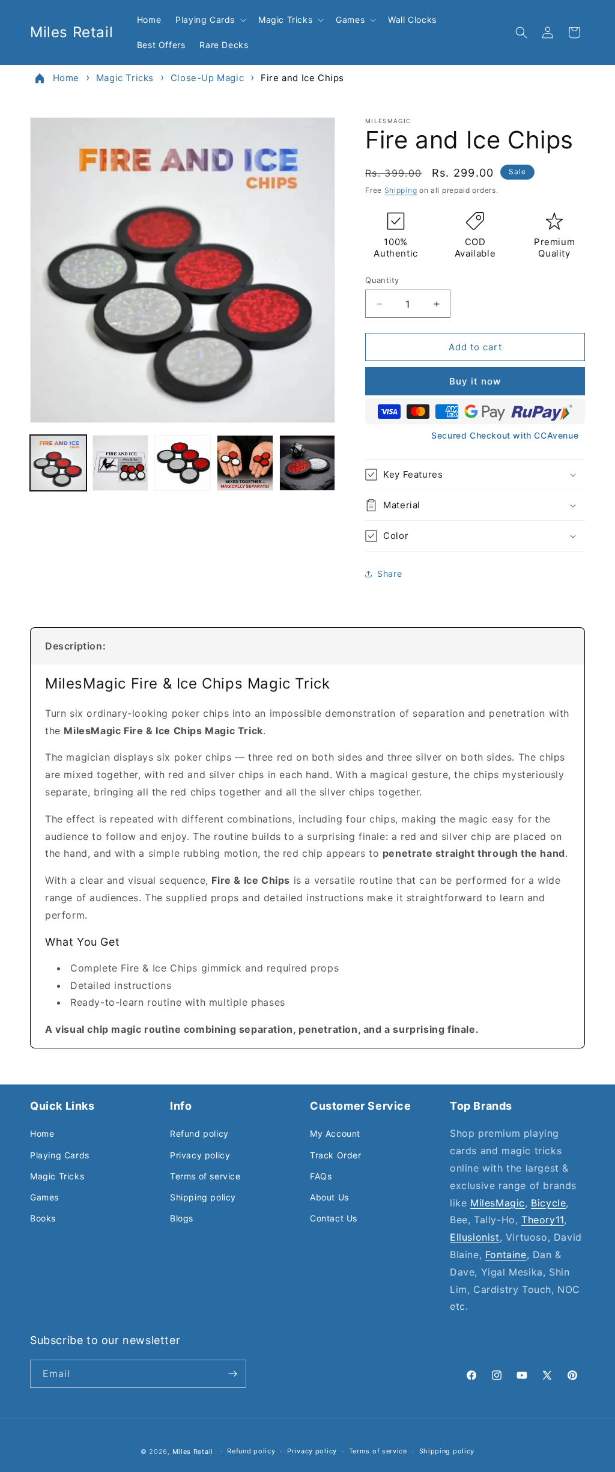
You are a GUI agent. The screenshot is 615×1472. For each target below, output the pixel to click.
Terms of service (205, 1176)
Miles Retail (192, 1451)
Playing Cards (59, 1155)
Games (44, 1197)
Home (66, 78)
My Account (335, 1133)
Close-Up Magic (207, 78)
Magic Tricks (125, 78)
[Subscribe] (232, 1374)
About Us (329, 1197)
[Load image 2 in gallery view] (120, 463)
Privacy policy (200, 1155)
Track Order (336, 1155)
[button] (209, 19)
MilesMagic (497, 1203)
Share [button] (389, 573)
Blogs (181, 1218)
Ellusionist (475, 1237)
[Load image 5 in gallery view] (307, 463)
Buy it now (475, 381)
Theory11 (542, 1220)
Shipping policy (203, 1197)
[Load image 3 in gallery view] (182, 463)
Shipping (400, 190)
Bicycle (548, 1203)
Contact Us (333, 1218)
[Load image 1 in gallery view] (58, 463)
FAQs (321, 1176)
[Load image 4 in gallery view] (245, 463)
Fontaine (506, 1254)
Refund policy (199, 1133)
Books (43, 1218)
